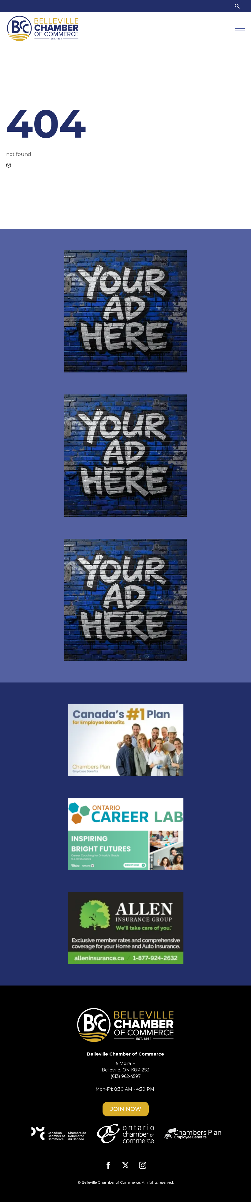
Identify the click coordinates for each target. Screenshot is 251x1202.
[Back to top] (236, 1187)
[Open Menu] (240, 28)
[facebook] (108, 1165)
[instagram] (142, 1165)
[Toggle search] (237, 6)
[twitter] (125, 1165)
